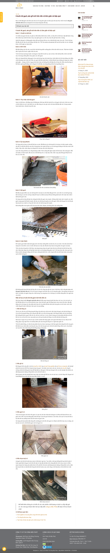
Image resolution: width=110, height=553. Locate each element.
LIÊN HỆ (83, 5)
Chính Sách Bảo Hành (49, 541)
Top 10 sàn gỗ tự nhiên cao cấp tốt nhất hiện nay (85, 80)
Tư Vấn (53, 5)
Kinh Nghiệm (71, 5)
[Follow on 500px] (93, 1)
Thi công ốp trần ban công (24, 517)
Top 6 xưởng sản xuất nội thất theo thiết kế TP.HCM (86, 74)
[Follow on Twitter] (86, 1)
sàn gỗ (64, 368)
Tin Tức (17, 14)
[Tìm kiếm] (93, 6)
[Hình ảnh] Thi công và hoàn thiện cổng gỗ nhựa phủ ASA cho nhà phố (85, 66)
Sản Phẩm (47, 5)
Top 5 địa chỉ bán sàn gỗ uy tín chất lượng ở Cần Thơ (31, 520)
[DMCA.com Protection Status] (47, 543)
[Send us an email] (87, 1)
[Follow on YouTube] (91, 1)
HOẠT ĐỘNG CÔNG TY (61, 5)
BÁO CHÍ (78, 5)
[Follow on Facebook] (83, 1)
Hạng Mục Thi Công (38, 5)
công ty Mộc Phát (51, 507)
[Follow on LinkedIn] (90, 1)
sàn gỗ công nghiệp (49, 366)
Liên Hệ (45, 538)
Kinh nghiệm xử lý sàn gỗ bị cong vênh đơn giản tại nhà (32, 514)
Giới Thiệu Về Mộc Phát (49, 536)
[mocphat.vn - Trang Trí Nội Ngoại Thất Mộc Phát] (23, 6)
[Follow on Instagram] (84, 1)
